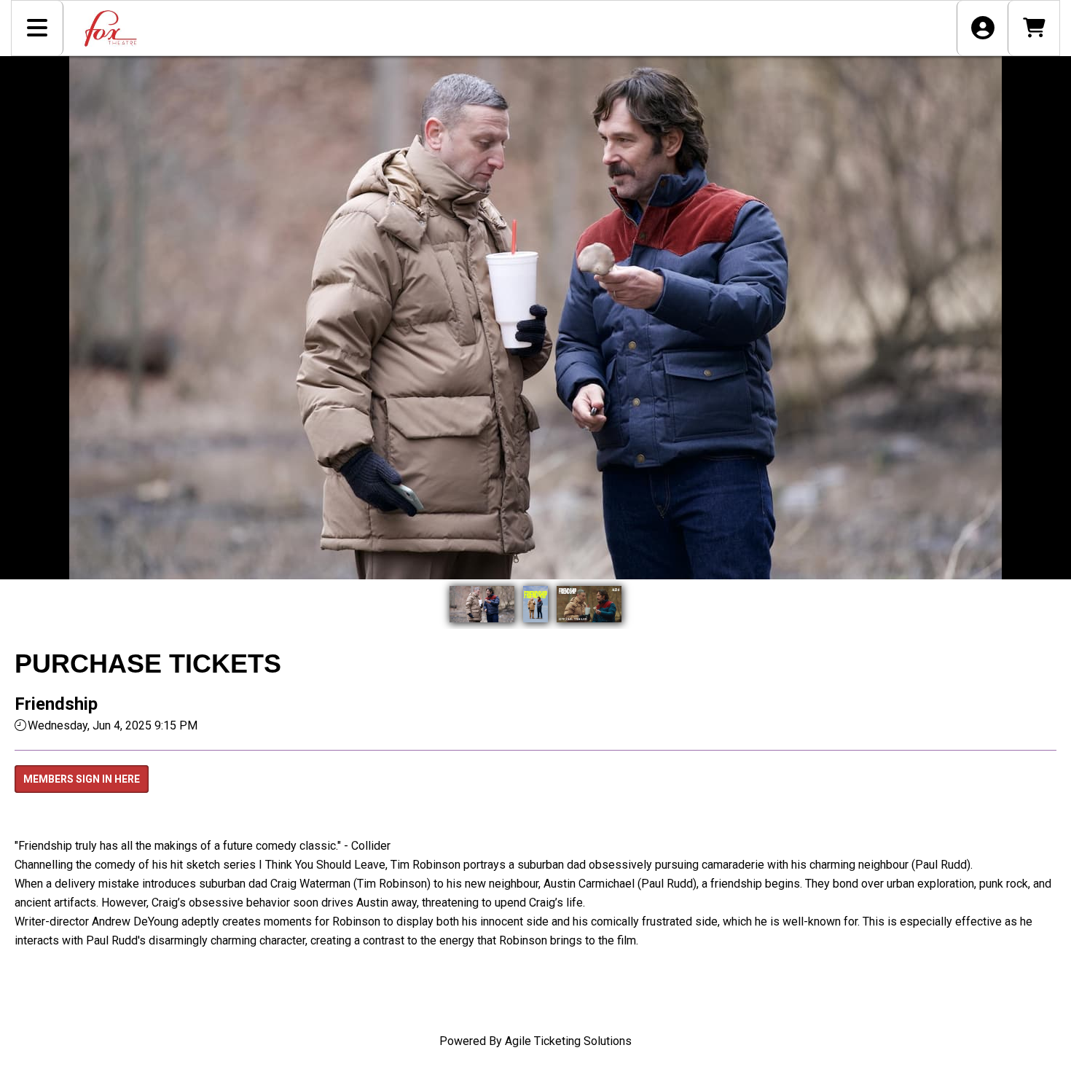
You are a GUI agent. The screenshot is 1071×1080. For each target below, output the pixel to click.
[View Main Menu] (37, 28)
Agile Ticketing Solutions (568, 1041)
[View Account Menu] (982, 28)
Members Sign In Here (81, 779)
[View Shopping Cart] (1033, 28)
